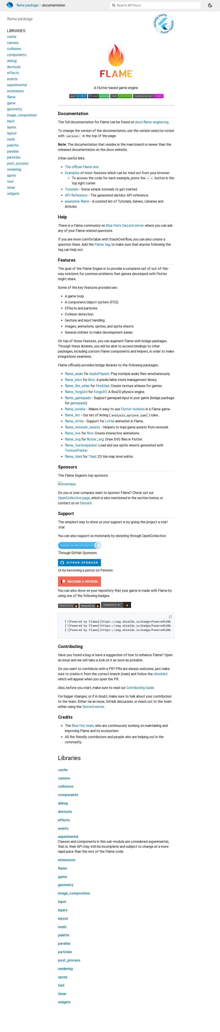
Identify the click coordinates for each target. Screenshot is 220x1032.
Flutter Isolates (133, 409)
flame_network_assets (82, 427)
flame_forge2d (76, 392)
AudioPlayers (99, 374)
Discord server (93, 707)
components (68, 795)
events (63, 828)
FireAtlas (102, 386)
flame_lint (72, 415)
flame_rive (73, 433)
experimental (68, 837)
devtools (65, 812)
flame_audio (74, 374)
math (62, 927)
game (62, 877)
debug (63, 803)
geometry (65, 885)
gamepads (78, 403)
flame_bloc (73, 380)
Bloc (91, 380)
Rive (90, 433)
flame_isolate (75, 409)
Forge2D (100, 392)
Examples (72, 173)
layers (62, 910)
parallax (64, 943)
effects (64, 820)
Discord (86, 503)
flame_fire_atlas (77, 386)
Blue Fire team (83, 726)
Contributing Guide (140, 688)
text (61, 985)
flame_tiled (73, 456)
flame (62, 868)
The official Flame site (82, 167)
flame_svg (73, 439)
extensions (66, 860)
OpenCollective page (74, 498)
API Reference (76, 195)
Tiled (92, 456)
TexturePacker (76, 450)
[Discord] (121, 97)
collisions (65, 786)
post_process (69, 960)
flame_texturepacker (81, 445)
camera (64, 778)
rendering (65, 969)
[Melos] (148, 97)
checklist (161, 674)
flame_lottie (74, 421)
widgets (64, 1002)
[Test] (98, 97)
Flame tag (102, 244)
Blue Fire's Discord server (125, 225)
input (62, 902)
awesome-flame (77, 201)
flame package (27, 5)
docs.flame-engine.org (151, 122)
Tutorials (71, 189)
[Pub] (78, 97)
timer (62, 994)
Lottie (110, 421)
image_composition (74, 893)
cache (62, 770)
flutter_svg (95, 439)
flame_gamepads (78, 398)
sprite (62, 977)
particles (65, 952)
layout (63, 918)
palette (63, 935)
